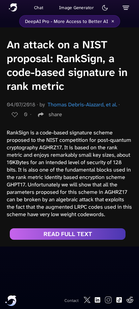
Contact (71, 300)
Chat (38, 7)
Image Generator (76, 7)
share (55, 114)
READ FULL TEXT (68, 234)
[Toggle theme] (105, 7)
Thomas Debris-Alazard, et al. (82, 104)
